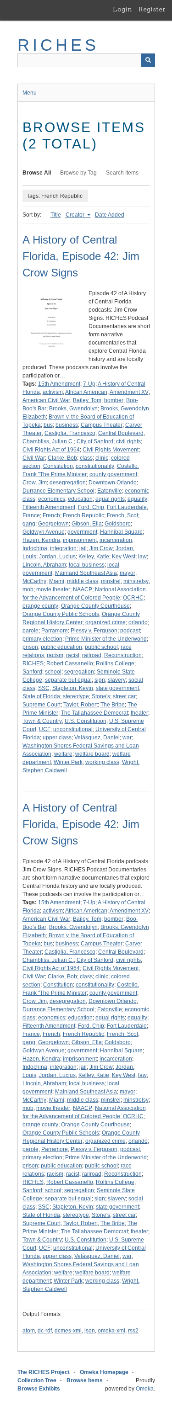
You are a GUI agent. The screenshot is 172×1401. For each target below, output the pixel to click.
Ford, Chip (91, 507)
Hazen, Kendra (41, 540)
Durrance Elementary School (58, 491)
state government (117, 688)
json (89, 1330)
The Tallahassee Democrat (94, 713)
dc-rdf (45, 1330)
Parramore (54, 630)
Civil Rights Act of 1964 (51, 449)
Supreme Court (41, 704)
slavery (117, 680)
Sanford (32, 672)
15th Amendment (59, 384)
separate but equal (68, 680)
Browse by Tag (78, 173)
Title (55, 215)
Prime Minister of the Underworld (106, 639)
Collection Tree (36, 1380)
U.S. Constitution (85, 721)
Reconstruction (123, 655)
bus (48, 425)
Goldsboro (118, 523)
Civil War (33, 458)
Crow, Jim (34, 482)
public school (101, 647)
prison (30, 647)
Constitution (58, 466)
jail (83, 548)
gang (28, 523)
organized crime (105, 622)
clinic (101, 458)
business (66, 425)
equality (137, 499)
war (127, 737)
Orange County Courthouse (95, 606)
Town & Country (42, 721)
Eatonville (109, 491)
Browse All (36, 173)
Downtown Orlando (113, 482)
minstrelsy (136, 581)
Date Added (109, 215)
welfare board (92, 754)
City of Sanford (95, 441)
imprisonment (80, 540)
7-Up (89, 384)
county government (113, 474)
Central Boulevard (121, 433)
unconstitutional (73, 729)
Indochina (34, 548)
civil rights (128, 441)
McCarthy (34, 581)
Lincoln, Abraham (44, 565)
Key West (123, 556)
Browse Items (85, 1380)
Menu (29, 93)
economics (51, 499)
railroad (91, 655)
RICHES (58, 45)
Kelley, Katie (93, 556)
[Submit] (148, 60)
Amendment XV (129, 392)
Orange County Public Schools (60, 614)
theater (139, 713)
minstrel (111, 581)
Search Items (122, 173)
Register (152, 9)
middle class (82, 581)
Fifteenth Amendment (48, 507)
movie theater (53, 589)
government (82, 532)
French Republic (83, 515)
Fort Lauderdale (127, 507)
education (80, 499)
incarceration (116, 540)
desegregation (68, 482)
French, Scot (122, 515)
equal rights (110, 499)
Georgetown (53, 523)
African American (86, 392)
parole (30, 630)
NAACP (82, 589)
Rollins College (115, 663)
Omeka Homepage (104, 1372)
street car (124, 696)
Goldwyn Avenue (43, 532)
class (86, 458)
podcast (130, 630)
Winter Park (68, 762)
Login (122, 9)
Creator (76, 215)
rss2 (133, 1330)
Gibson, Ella (87, 523)
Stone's (101, 696)
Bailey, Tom (87, 400)
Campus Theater (101, 425)
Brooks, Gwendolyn (73, 408)
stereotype (76, 696)
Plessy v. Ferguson (94, 630)
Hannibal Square (121, 532)
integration (63, 548)
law (142, 556)
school (53, 672)
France (31, 515)
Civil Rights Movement (111, 449)
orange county (40, 606)
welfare (63, 754)
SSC (44, 688)
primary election (42, 639)
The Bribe (112, 704)
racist (72, 655)
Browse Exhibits (38, 1388)
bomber (113, 400)
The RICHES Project (43, 1372)
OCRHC (133, 597)
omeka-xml (111, 1330)
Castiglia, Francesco (69, 433)
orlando (138, 622)
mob (27, 589)
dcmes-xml (68, 1330)
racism (55, 655)
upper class (57, 737)
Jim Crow (101, 548)
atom (28, 1330)
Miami (56, 581)
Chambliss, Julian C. (48, 441)
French (51, 515)
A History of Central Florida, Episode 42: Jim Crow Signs (80, 256)
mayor (127, 573)
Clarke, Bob (62, 458)
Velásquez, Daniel (97, 737)
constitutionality (95, 466)
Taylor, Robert (80, 704)
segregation (79, 672)
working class (102, 762)
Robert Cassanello (69, 663)
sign (99, 680)
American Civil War (46, 400)
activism (53, 392)
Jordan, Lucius (57, 556)
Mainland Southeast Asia (86, 573)
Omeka (145, 1388)
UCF (44, 729)
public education (61, 647)
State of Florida (41, 696)
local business (87, 565)
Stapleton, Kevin (72, 688)
